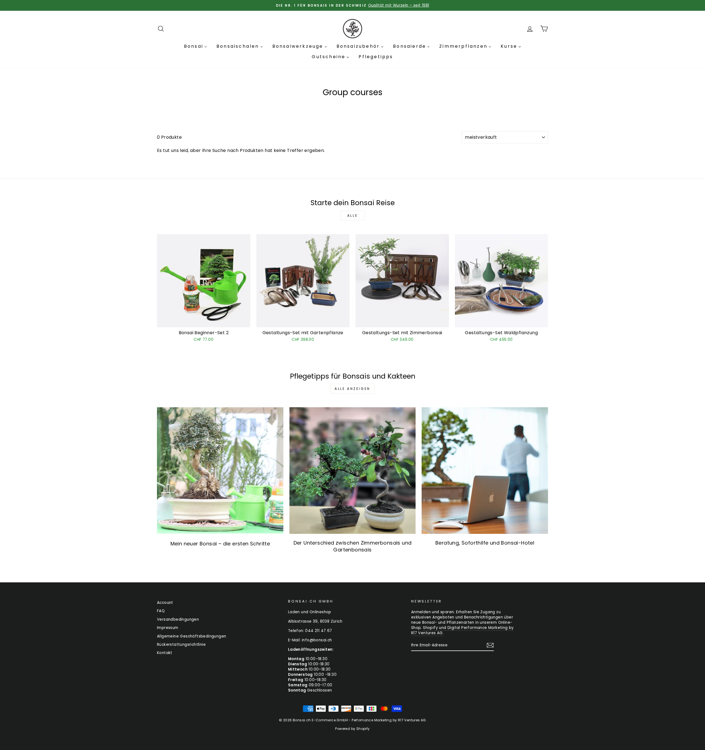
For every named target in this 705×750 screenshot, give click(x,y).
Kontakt (164, 652)
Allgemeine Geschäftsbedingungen (191, 636)
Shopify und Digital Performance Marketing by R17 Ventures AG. (462, 630)
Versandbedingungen (178, 619)
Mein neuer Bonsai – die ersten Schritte (220, 543)
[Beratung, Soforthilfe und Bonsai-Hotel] (485, 470)
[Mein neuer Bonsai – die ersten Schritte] (220, 470)
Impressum (167, 627)
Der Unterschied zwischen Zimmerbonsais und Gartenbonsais (353, 546)
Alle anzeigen (352, 388)
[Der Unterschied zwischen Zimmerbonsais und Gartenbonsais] (352, 470)
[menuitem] (195, 46)
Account (165, 602)
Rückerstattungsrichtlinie (181, 644)
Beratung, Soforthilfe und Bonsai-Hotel (484, 542)
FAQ (161, 611)
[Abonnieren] (490, 645)
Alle (352, 215)
